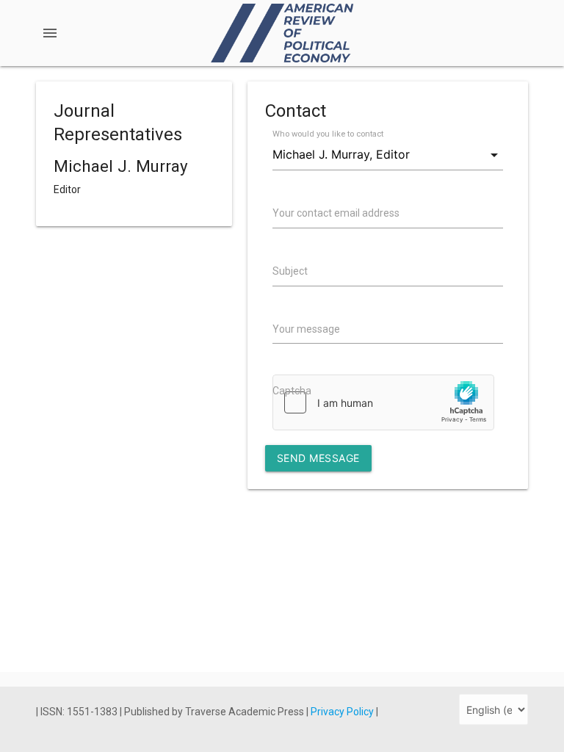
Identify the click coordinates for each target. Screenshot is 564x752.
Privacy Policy (343, 711)
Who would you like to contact (327, 134)
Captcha (291, 391)
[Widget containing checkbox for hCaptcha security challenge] (383, 402)
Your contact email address (336, 213)
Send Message (318, 458)
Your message (306, 329)
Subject (290, 271)
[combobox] (387, 154)
